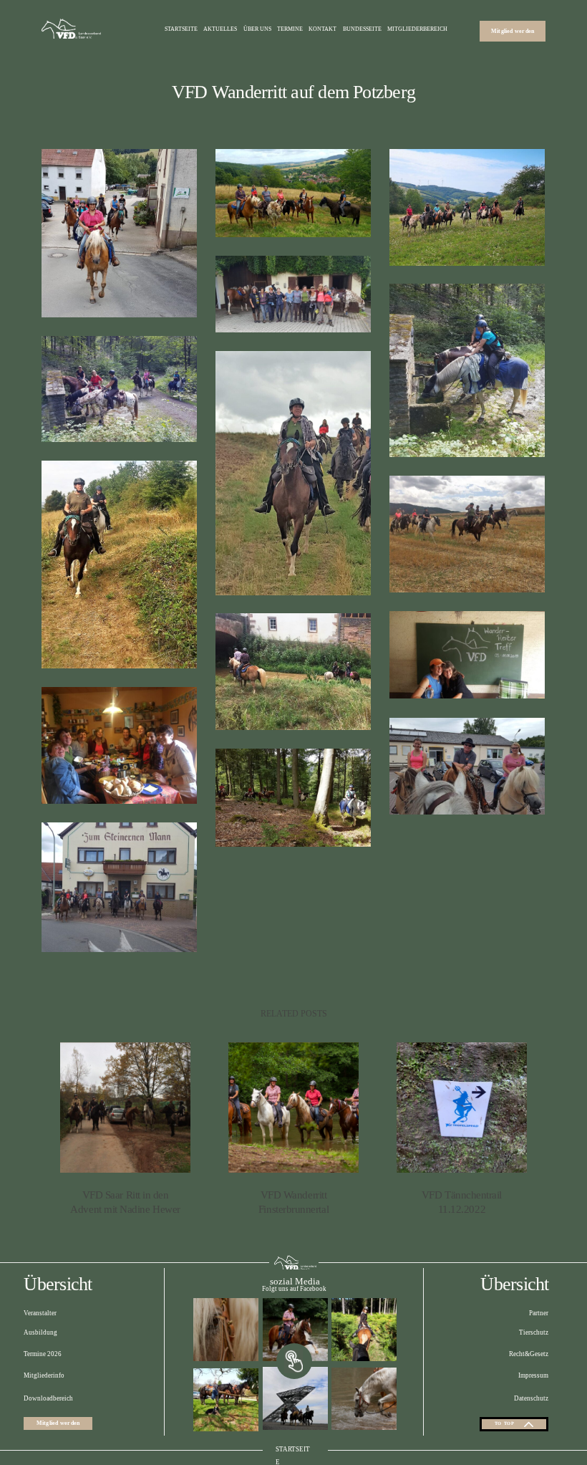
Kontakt (322, 29)
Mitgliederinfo (44, 1375)
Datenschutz (531, 1398)
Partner (538, 1313)
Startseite (181, 29)
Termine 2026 (43, 1354)
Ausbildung (40, 1332)
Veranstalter (40, 1313)
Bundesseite (362, 29)
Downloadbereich (48, 1398)
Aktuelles (220, 29)
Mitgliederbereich (417, 29)
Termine (290, 29)
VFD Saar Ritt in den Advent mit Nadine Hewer (125, 1129)
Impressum (533, 1375)
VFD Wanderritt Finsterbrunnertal (293, 1129)
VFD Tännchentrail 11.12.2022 (462, 1129)
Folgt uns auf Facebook (294, 1288)
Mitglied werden (512, 31)
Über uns (257, 29)
